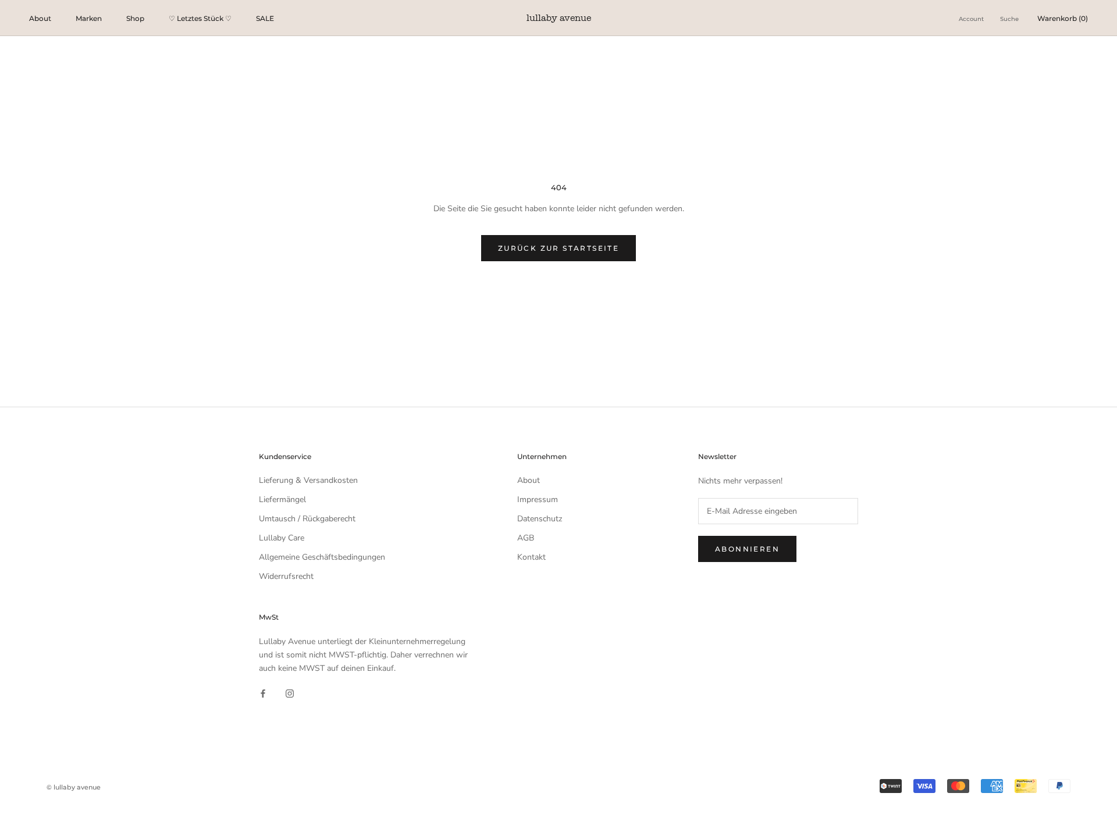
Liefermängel (282, 499)
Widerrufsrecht (286, 576)
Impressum (537, 499)
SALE (265, 18)
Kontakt (531, 557)
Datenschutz (539, 518)
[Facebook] (263, 693)
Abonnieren (747, 549)
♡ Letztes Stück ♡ (200, 18)
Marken (89, 18)
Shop (135, 18)
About (40, 18)
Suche (1009, 19)
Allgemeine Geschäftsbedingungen (322, 557)
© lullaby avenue (74, 787)
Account (971, 19)
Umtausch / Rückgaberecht (307, 518)
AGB (525, 537)
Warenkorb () (1062, 18)
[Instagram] (290, 693)
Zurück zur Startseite (558, 248)
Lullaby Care (281, 537)
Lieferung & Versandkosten (308, 480)
